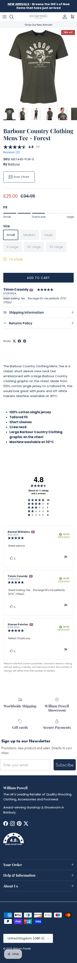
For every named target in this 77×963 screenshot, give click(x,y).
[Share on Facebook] (19, 341)
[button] (38, 841)
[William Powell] (38, 16)
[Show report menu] (65, 557)
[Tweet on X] (14, 341)
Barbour (14, 164)
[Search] (13, 16)
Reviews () (11, 152)
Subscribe (65, 764)
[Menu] (4, 16)
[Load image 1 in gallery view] (38, 67)
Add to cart (38, 277)
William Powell (22, 948)
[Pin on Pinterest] (24, 341)
